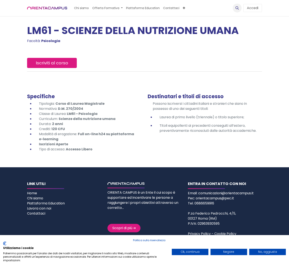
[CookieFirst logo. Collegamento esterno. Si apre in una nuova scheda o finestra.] (4, 243)
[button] (237, 8)
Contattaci (36, 213)
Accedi (252, 7)
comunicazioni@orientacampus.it (226, 193)
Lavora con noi (39, 208)
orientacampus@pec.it (215, 198)
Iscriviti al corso (52, 63)
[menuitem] (81, 8)
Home (32, 193)
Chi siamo (35, 198)
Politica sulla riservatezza (149, 240)
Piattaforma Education (46, 203)
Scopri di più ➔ (124, 228)
